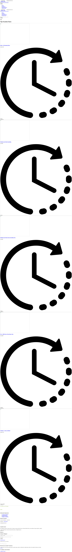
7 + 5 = (2, 543)
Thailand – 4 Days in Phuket (5, 430)
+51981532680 (5, 521)
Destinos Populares (4, 7)
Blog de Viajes (4, 8)
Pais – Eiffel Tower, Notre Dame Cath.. (7, 334)
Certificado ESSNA (4, 515)
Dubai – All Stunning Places (5, 45)
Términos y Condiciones (5, 516)
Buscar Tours (4, 6)
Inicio (3, 5)
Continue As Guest (2, 551)
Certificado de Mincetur (5, 514)
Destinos (3, 13)
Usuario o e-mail (2, 535)
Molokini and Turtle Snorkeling (5, 141)
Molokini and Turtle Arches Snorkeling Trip (7, 237)
